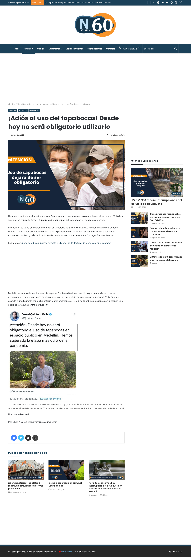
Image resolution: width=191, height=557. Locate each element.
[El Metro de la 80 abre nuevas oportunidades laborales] (139, 261)
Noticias (27, 49)
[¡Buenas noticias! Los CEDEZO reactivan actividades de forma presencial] (26, 470)
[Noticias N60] (95, 24)
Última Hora (34, 110)
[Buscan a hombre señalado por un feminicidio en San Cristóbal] (139, 232)
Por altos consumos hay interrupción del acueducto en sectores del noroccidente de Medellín (105, 487)
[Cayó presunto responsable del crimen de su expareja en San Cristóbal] (139, 218)
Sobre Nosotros (94, 49)
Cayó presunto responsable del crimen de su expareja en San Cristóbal (165, 217)
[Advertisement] (95, 77)
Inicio (17, 49)
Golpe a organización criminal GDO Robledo (65, 484)
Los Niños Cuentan (74, 49)
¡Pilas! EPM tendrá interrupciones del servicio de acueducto (156, 202)
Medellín (21, 104)
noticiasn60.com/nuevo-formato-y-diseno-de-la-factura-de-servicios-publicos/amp (66, 243)
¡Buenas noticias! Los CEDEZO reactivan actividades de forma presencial (25, 485)
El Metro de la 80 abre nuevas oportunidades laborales (166, 258)
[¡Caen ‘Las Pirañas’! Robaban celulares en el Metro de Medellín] (139, 246)
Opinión (40, 49)
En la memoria (54, 49)
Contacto (110, 49)
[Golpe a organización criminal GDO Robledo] (66, 470)
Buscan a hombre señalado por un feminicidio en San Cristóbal (74, 2)
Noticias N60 (67, 551)
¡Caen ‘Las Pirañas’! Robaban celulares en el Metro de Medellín (166, 245)
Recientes (23, 110)
